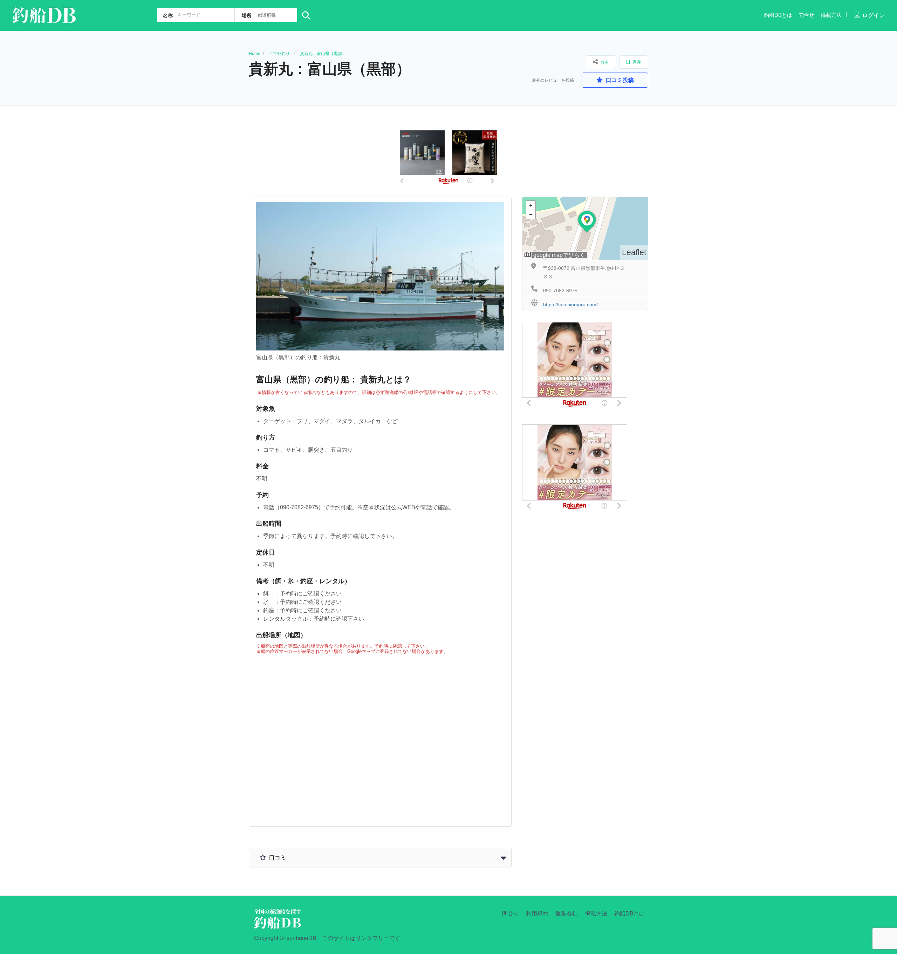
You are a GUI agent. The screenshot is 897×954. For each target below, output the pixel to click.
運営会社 (566, 913)
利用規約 (537, 913)
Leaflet (634, 252)
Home (254, 53)
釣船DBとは (778, 15)
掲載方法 (831, 15)
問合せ (806, 15)
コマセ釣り (279, 53)
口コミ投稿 (619, 80)
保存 (636, 62)
